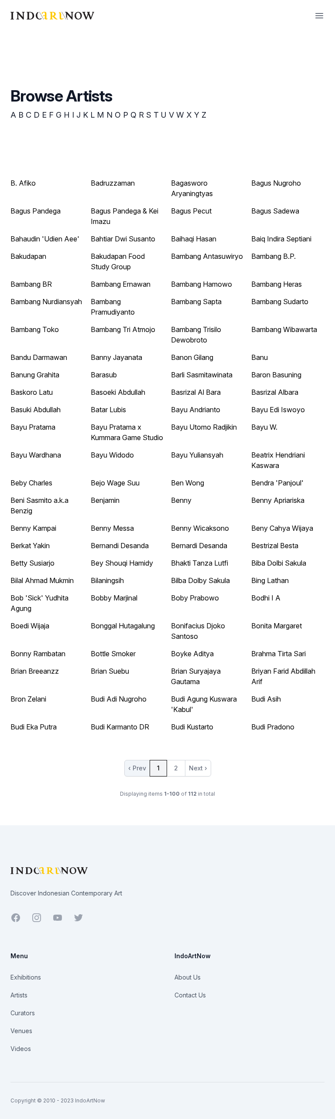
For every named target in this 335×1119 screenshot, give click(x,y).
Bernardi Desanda (199, 545)
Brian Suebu (110, 671)
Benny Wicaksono (200, 528)
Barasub (104, 374)
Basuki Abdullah (35, 409)
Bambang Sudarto (279, 301)
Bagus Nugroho (276, 183)
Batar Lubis (108, 409)
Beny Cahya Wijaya (282, 528)
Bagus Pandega (35, 211)
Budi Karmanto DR (120, 726)
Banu (259, 357)
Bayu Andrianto (195, 409)
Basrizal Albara (274, 392)
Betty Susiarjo (32, 563)
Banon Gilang (192, 357)
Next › (198, 768)
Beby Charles (31, 482)
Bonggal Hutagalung (123, 625)
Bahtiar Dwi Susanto (123, 238)
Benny (181, 500)
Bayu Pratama (32, 427)
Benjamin (105, 500)
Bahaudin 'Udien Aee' (44, 238)
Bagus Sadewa (275, 211)
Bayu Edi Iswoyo (278, 409)
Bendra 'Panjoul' (277, 482)
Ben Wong (187, 482)
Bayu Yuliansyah (197, 455)
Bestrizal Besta (274, 545)
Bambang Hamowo (201, 284)
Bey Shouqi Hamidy (122, 563)
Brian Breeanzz (34, 671)
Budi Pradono (272, 726)
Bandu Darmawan (38, 357)
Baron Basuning (276, 374)
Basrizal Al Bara (196, 392)
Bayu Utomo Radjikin (204, 427)
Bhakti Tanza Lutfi (199, 563)
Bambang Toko (34, 329)
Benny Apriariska (277, 500)
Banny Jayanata (116, 357)
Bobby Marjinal (114, 597)
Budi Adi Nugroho (119, 699)
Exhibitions (25, 977)
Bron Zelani (28, 699)
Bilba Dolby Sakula (200, 580)
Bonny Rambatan (37, 653)
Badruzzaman (113, 183)
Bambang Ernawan (120, 284)
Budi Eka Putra (33, 726)
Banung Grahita (34, 374)
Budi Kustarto (192, 726)
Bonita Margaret (276, 625)
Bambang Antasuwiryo (207, 256)
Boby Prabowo (195, 597)
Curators (22, 1013)
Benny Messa (112, 528)
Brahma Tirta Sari (278, 653)
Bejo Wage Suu (115, 482)
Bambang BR (31, 284)
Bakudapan (28, 256)
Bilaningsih (107, 580)
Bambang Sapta (196, 301)
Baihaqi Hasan (193, 238)
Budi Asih (266, 699)
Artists (18, 995)
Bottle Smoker (113, 653)
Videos (20, 1048)
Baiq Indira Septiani (281, 238)
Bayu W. (264, 427)
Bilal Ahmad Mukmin (42, 580)
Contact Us (190, 995)
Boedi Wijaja (29, 625)
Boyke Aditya (192, 653)
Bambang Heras (276, 284)
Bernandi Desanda (120, 545)
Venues (21, 1030)
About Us (187, 977)
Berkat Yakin (30, 545)
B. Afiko (23, 183)
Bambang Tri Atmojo (123, 329)
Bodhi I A (265, 597)
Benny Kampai (33, 528)
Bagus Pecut (191, 211)
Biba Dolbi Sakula (278, 563)
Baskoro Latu (31, 392)
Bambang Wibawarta (284, 329)
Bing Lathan (270, 580)
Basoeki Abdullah (118, 392)
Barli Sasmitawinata (201, 374)
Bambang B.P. (273, 256)
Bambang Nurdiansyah (46, 301)
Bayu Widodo (112, 455)
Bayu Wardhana (35, 455)
